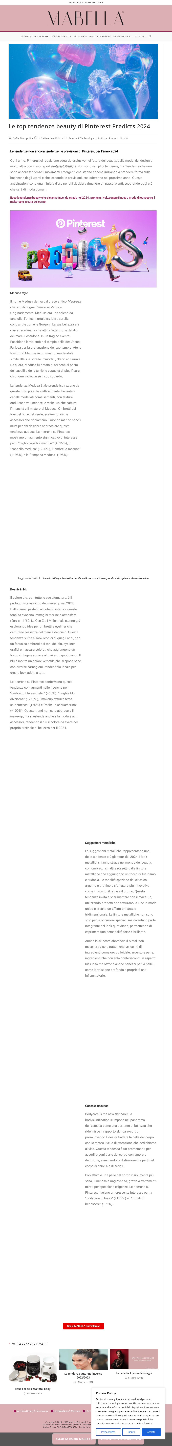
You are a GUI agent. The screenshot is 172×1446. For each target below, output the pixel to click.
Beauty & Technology (81, 138)
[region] (128, 1413)
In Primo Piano (107, 138)
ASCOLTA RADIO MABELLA (74, 1439)
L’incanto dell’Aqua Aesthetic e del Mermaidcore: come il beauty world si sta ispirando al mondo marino (95, 578)
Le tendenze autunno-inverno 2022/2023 (83, 1375)
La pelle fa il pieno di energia (134, 1373)
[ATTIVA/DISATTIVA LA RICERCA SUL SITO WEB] (150, 36)
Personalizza (108, 1432)
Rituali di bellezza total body (33, 1389)
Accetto (151, 1432)
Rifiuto (131, 1432)
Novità (124, 138)
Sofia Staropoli (22, 138)
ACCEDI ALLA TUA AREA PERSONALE (86, 2)
